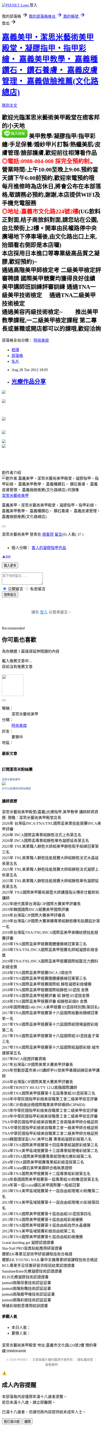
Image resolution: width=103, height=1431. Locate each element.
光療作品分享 (28, 382)
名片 (15, 361)
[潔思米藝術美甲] (4, 784)
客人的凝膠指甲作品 (49, 548)
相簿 (15, 350)
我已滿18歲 (12, 1421)
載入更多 (10, 565)
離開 (27, 1421)
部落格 (17, 356)
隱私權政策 (85, 1359)
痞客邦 (48, 534)
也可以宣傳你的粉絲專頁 (16, 788)
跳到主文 (9, 105)
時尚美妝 (41, 340)
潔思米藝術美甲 (15, 496)
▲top (6, 556)
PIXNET (22, 1359)
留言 (58, 534)
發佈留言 (10, 594)
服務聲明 (51, 1364)
